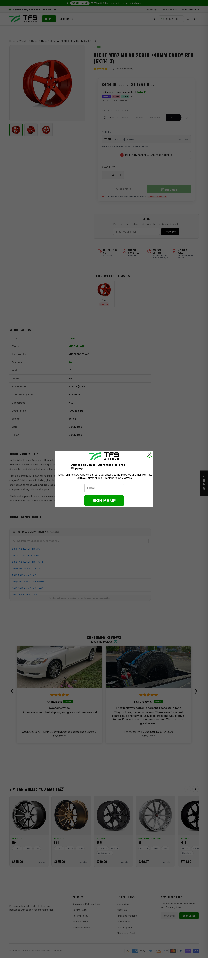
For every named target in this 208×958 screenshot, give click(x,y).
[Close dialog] (149, 454)
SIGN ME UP (104, 500)
